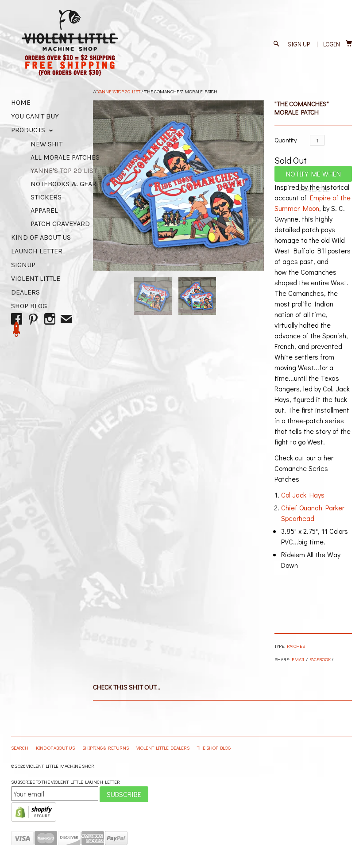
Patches (296, 646)
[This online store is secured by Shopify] (33, 819)
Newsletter (16, 329)
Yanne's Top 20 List (118, 91)
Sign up (299, 44)
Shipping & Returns (106, 747)
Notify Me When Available (313, 175)
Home (21, 102)
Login (331, 44)
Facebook (320, 659)
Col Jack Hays (302, 494)
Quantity (285, 140)
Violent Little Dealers (163, 747)
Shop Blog (29, 306)
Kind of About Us (41, 237)
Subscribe (124, 794)
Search (20, 747)
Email (298, 659)
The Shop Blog (214, 747)
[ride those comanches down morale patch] (178, 185)
